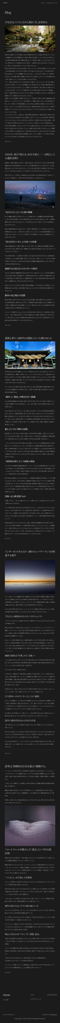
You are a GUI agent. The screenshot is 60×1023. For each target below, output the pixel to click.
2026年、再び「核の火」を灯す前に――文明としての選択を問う (30, 156)
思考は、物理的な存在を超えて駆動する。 (25, 766)
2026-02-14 (8, 538)
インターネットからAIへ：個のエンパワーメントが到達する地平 (30, 553)
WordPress (54, 1014)
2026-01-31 (8, 753)
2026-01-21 (8, 972)
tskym (5, 3)
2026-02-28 (8, 141)
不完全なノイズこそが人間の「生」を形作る (26, 22)
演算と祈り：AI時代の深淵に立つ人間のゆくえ (28, 338)
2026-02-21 (8, 325)
